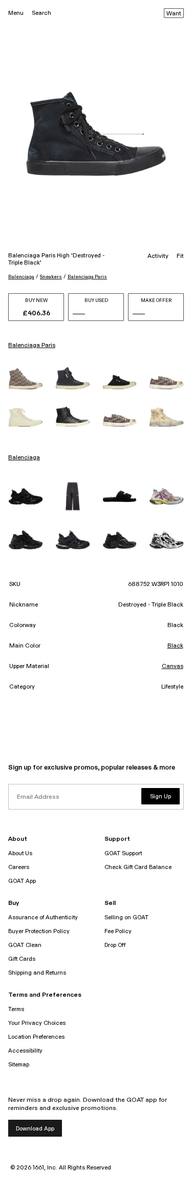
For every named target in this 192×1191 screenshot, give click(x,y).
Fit (180, 256)
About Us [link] (20, 853)
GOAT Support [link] (123, 853)
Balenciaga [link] (24, 458)
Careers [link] (18, 867)
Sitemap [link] (18, 1064)
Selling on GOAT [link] (126, 917)
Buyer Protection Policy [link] (39, 931)
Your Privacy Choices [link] (37, 1023)
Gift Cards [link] (21, 959)
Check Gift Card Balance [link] (138, 867)
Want (173, 14)
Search (41, 13)
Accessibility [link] (25, 1051)
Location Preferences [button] (36, 1037)
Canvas (172, 666)
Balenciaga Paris (87, 276)
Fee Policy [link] (118, 931)
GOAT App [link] (22, 881)
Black (175, 646)
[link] (25, 378)
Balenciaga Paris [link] (31, 345)
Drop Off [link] (114, 945)
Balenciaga (21, 276)
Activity (157, 256)
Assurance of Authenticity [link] (43, 917)
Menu (16, 13)
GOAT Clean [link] (24, 945)
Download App (35, 1129)
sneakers (51, 276)
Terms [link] (16, 1009)
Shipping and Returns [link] (37, 973)
